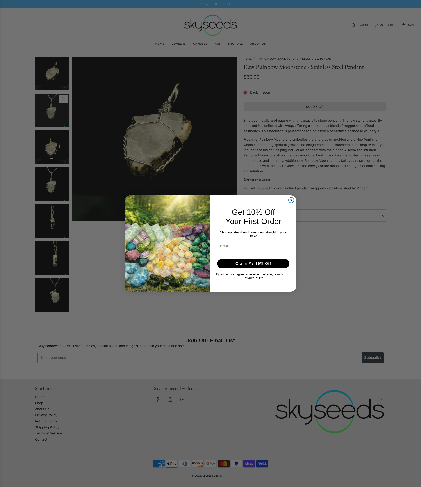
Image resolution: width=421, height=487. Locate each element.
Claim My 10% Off (253, 263)
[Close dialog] (291, 200)
